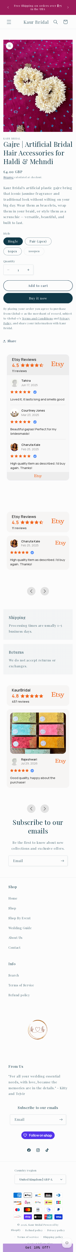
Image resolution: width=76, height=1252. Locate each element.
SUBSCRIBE (38, 643)
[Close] (68, 593)
